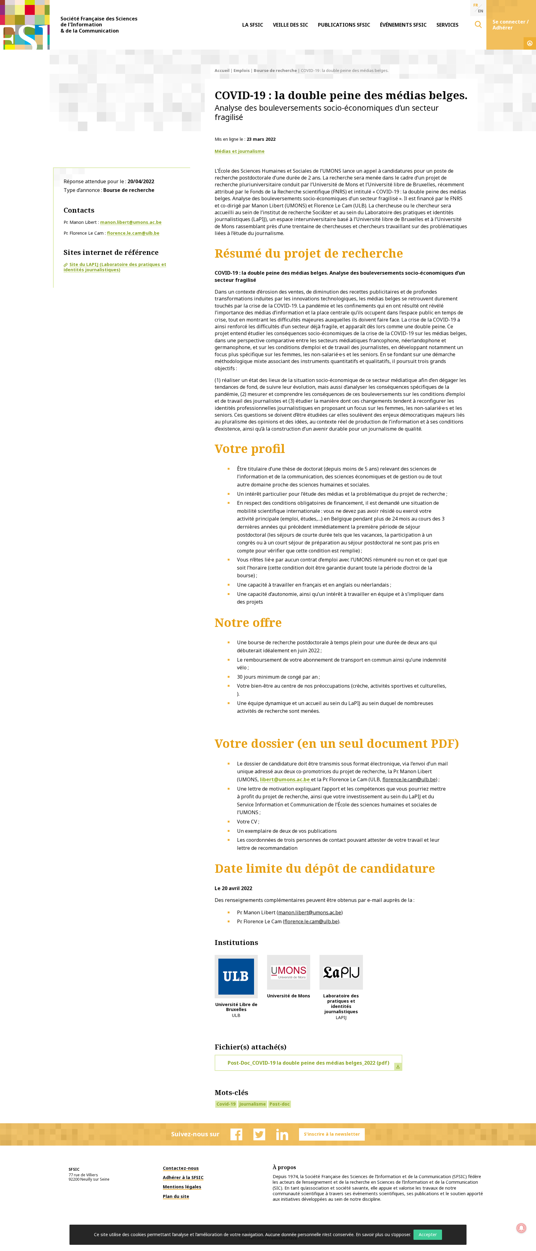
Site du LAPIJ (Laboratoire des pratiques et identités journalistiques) (115, 267)
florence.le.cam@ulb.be (133, 233)
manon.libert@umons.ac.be (131, 222)
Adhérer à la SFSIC (183, 1177)
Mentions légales (182, 1187)
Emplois (242, 70)
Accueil (222, 70)
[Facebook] (236, 1134)
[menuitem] (252, 24)
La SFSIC (252, 24)
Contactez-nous (181, 1168)
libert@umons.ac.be (285, 779)
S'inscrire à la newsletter (332, 1134)
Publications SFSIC (344, 24)
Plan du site (176, 1196)
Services (447, 24)
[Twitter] (259, 1134)
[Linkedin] (282, 1134)
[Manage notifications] (521, 1228)
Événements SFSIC (403, 24)
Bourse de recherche (275, 70)
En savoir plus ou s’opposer (383, 1234)
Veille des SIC (290, 24)
